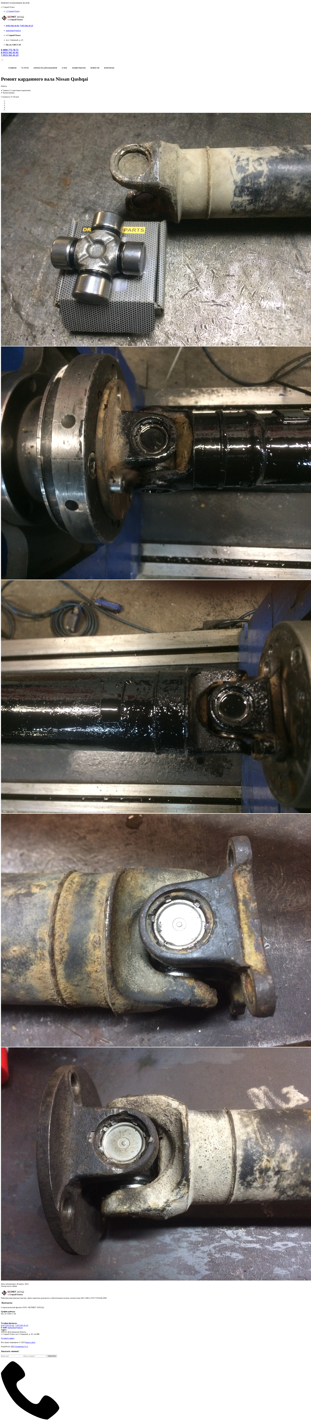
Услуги (25, 68)
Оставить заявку (8, 1338)
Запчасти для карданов (45, 68)
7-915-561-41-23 (26, 26)
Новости (95, 68)
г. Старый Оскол (12, 11)
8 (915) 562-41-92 (9, 52)
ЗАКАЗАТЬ (52, 1356)
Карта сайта (30, 1342)
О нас (64, 68)
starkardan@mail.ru (13, 31)
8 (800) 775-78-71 (9, 50)
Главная (12, 68)
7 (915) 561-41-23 (9, 55)
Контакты (109, 68)
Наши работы (79, 68)
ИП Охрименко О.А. (19, 1346)
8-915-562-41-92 (12, 26)
